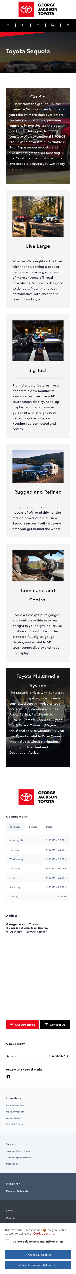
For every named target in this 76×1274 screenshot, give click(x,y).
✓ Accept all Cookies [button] (38, 1254)
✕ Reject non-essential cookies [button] (38, 1265)
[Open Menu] (68, 25)
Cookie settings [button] (44, 1233)
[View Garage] (53, 25)
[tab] (15, 827)
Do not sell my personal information (37, 1241)
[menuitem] (38, 1110)
